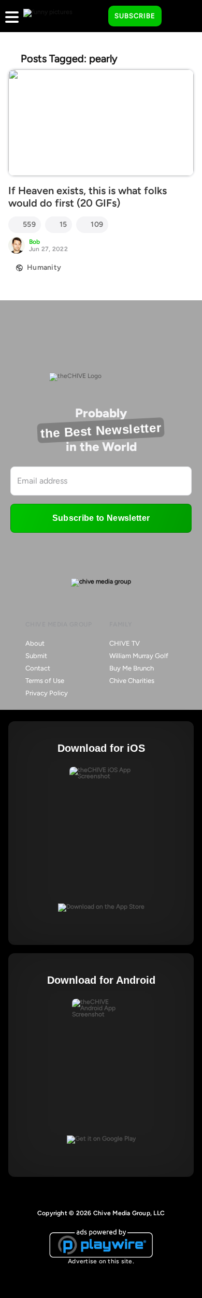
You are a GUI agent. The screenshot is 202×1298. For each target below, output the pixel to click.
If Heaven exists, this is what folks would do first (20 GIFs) (87, 196)
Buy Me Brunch (131, 668)
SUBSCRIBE (134, 16)
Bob (34, 241)
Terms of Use (44, 680)
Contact (37, 668)
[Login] (179, 16)
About (35, 643)
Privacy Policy (46, 693)
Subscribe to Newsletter (101, 518)
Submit (36, 656)
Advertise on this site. (101, 1261)
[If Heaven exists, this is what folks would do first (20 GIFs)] (101, 122)
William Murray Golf (138, 656)
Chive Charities (131, 680)
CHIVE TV (124, 643)
